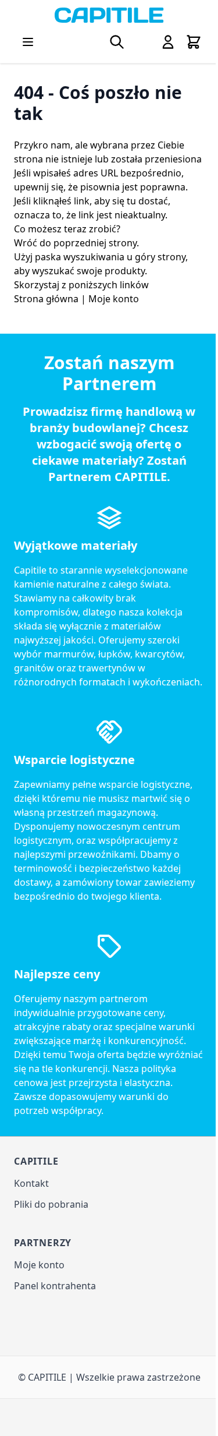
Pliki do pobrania (51, 1204)
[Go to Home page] (109, 15)
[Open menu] (28, 42)
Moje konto (113, 298)
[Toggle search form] (116, 41)
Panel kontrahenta (55, 1285)
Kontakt (31, 1183)
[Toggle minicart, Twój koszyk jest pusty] (193, 41)
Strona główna (46, 298)
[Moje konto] (168, 41)
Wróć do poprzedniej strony (75, 242)
